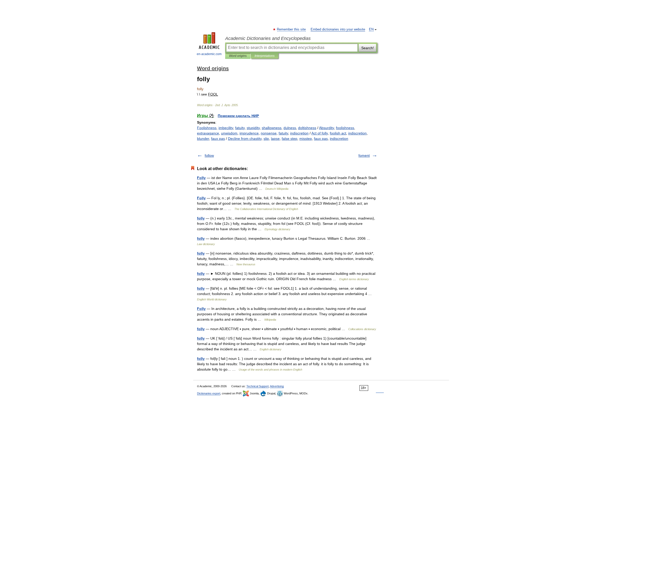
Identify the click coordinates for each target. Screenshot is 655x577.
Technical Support (257, 386)
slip (266, 139)
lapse (275, 139)
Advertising (277, 386)
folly (201, 218)
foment (364, 155)
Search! (367, 48)
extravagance (208, 133)
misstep (305, 139)
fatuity (240, 128)
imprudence (249, 133)
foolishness (345, 128)
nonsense (269, 133)
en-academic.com (209, 54)
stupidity (253, 128)
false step (289, 139)
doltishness (307, 128)
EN (371, 29)
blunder (203, 139)
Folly (201, 178)
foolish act (338, 133)
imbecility (226, 128)
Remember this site (291, 29)
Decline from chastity (244, 139)
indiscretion (299, 133)
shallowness (271, 128)
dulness (289, 128)
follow (209, 155)
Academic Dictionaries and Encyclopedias (268, 38)
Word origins (238, 56)
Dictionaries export (208, 393)
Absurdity (326, 128)
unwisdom (229, 133)
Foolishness (206, 128)
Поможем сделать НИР (238, 116)
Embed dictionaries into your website (338, 29)
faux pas (218, 139)
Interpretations (265, 56)
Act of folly (319, 133)
